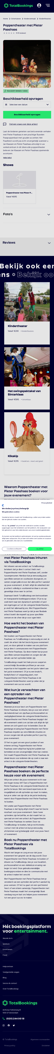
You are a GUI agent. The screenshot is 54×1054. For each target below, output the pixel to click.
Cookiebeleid (27, 541)
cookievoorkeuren (45, 536)
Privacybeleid (46, 502)
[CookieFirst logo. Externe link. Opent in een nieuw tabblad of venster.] (3, 505)
